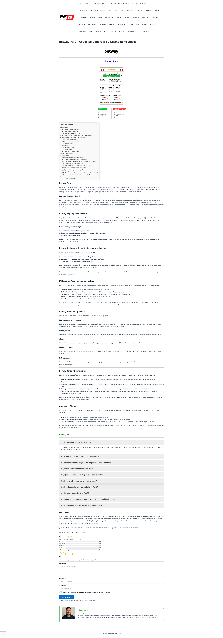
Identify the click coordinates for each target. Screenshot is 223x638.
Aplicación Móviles (100, 3)
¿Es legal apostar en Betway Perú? (73, 157)
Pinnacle (136, 17)
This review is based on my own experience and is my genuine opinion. (86, 592)
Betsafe (98, 31)
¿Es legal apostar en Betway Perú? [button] (77, 442)
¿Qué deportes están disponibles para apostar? (77, 165)
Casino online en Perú (139, 3)
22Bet (122, 10)
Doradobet (82, 31)
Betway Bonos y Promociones (71, 151)
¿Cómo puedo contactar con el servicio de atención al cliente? (81, 173)
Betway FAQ (65, 155)
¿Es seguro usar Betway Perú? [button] (76, 493)
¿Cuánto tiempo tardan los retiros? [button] (78, 469)
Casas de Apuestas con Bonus (119, 3)
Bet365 (113, 31)
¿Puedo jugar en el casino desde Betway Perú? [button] (83, 505)
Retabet (156, 10)
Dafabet (118, 17)
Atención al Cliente (67, 153)
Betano (105, 31)
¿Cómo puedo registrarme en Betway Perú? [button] (81, 457)
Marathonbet (121, 24)
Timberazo (102, 24)
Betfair (100, 17)
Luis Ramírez (72, 178)
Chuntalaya (109, 17)
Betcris (152, 24)
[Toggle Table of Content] (96, 124)
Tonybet (144, 24)
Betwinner (82, 24)
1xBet (115, 10)
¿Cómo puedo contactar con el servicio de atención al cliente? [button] (89, 499)
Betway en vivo (68, 143)
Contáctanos (145, 31)
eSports (66, 145)
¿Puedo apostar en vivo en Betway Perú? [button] (80, 487)
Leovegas (92, 17)
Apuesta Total (131, 10)
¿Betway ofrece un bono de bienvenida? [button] (80, 481)
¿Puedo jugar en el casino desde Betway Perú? (77, 174)
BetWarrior (127, 17)
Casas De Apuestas (85, 3)
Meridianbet (92, 24)
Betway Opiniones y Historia (71, 129)
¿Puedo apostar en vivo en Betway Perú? (75, 169)
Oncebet (111, 24)
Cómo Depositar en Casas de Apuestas (92, 10)
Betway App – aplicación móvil (71, 131)
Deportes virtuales (69, 147)
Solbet (91, 31)
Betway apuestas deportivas (71, 141)
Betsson (121, 31)
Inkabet (148, 10)
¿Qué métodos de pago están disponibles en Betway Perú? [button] (88, 463)
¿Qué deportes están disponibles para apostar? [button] (83, 475)
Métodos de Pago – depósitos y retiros (73, 137)
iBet (137, 24)
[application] (137, 31)
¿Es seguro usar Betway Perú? (72, 171)
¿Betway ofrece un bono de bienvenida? (75, 167)
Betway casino (68, 149)
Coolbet (130, 24)
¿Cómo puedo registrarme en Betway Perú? (76, 159)
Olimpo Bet (145, 17)
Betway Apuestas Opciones (70, 139)
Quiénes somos (131, 31)
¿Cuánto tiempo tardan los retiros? (74, 163)
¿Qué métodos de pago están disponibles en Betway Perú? (80, 161)
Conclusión (65, 177)
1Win (109, 10)
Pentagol (155, 17)
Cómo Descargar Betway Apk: (72, 133)
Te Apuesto (82, 17)
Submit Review (67, 597)
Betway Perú (65, 127)
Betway (140, 10)
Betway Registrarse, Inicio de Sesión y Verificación (77, 135)
